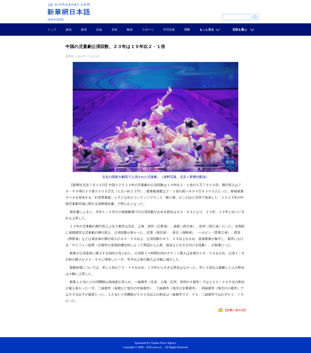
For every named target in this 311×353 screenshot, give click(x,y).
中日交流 (169, 29)
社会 (99, 29)
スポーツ (148, 29)
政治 (68, 29)
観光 (130, 29)
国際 (187, 29)
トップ (52, 29)
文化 (114, 29)
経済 (84, 29)
